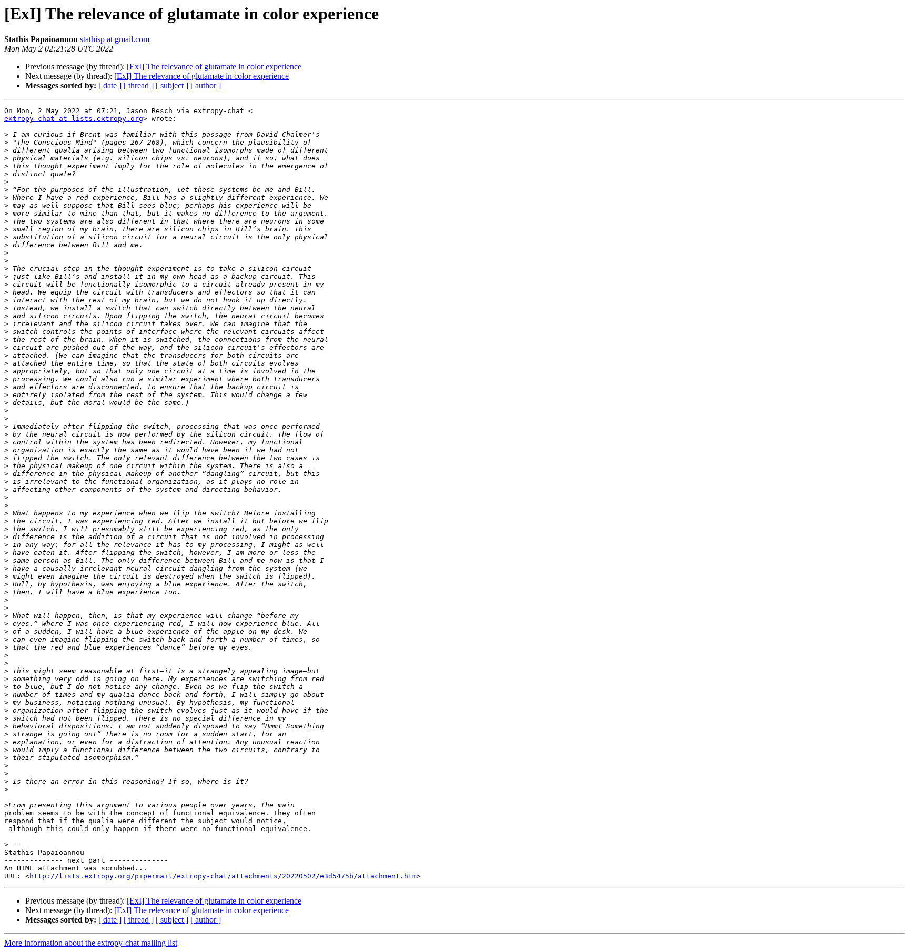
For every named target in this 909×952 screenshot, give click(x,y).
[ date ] (110, 85)
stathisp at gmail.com (114, 39)
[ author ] (205, 85)
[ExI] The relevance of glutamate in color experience (214, 66)
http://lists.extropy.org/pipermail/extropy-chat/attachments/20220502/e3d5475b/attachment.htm (223, 876)
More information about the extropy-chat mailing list (90, 942)
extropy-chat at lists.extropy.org (73, 119)
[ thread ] (139, 85)
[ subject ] (172, 85)
